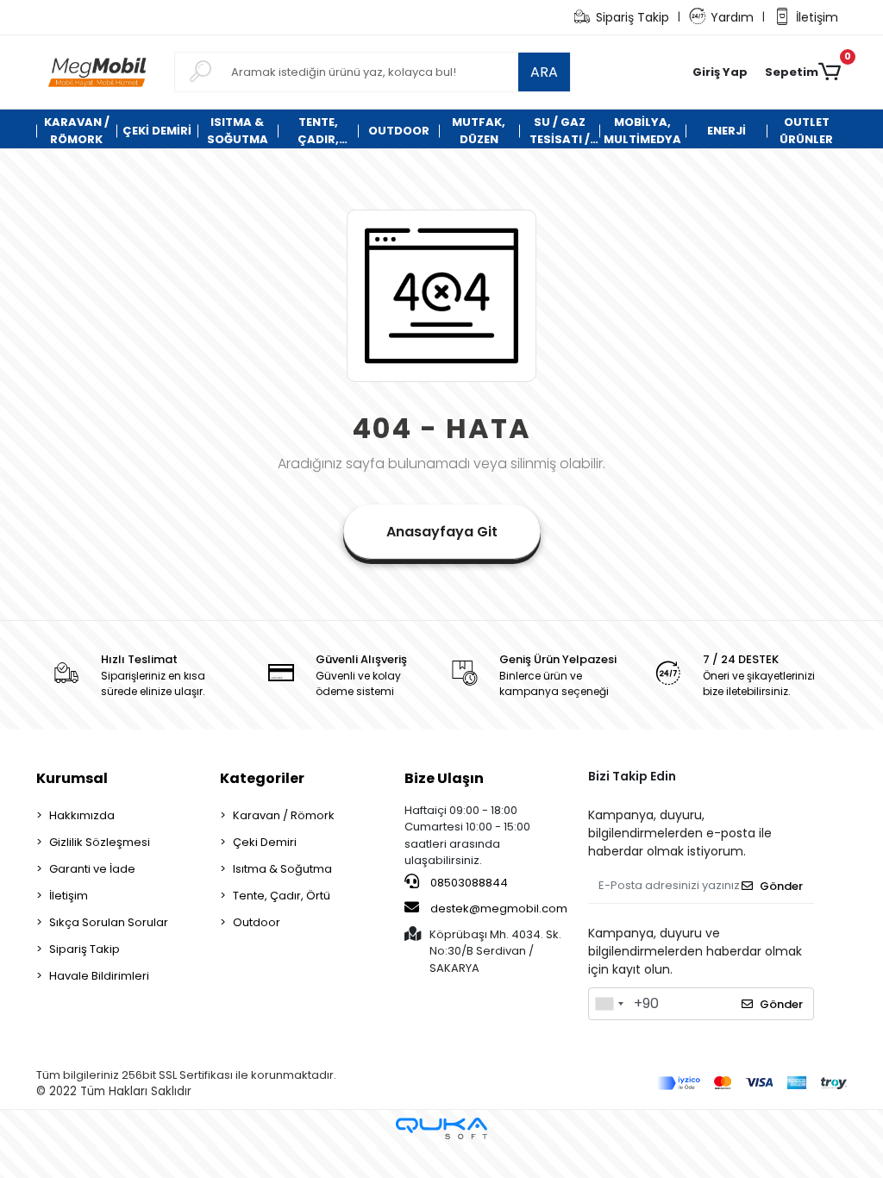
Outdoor (256, 922)
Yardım (732, 17)
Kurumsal (72, 778)
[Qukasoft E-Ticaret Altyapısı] (441, 1128)
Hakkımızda (82, 815)
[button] (720, 72)
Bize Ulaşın (444, 778)
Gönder (781, 886)
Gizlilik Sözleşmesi (99, 842)
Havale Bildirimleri (99, 976)
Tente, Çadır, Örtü (281, 895)
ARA (544, 72)
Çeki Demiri (265, 842)
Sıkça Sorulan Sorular (108, 922)
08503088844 (468, 882)
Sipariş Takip (632, 17)
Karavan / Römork (284, 815)
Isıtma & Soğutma (282, 869)
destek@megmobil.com (498, 908)
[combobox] (609, 1003)
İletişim (817, 17)
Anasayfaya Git (442, 532)
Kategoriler (262, 778)
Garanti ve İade (92, 869)
